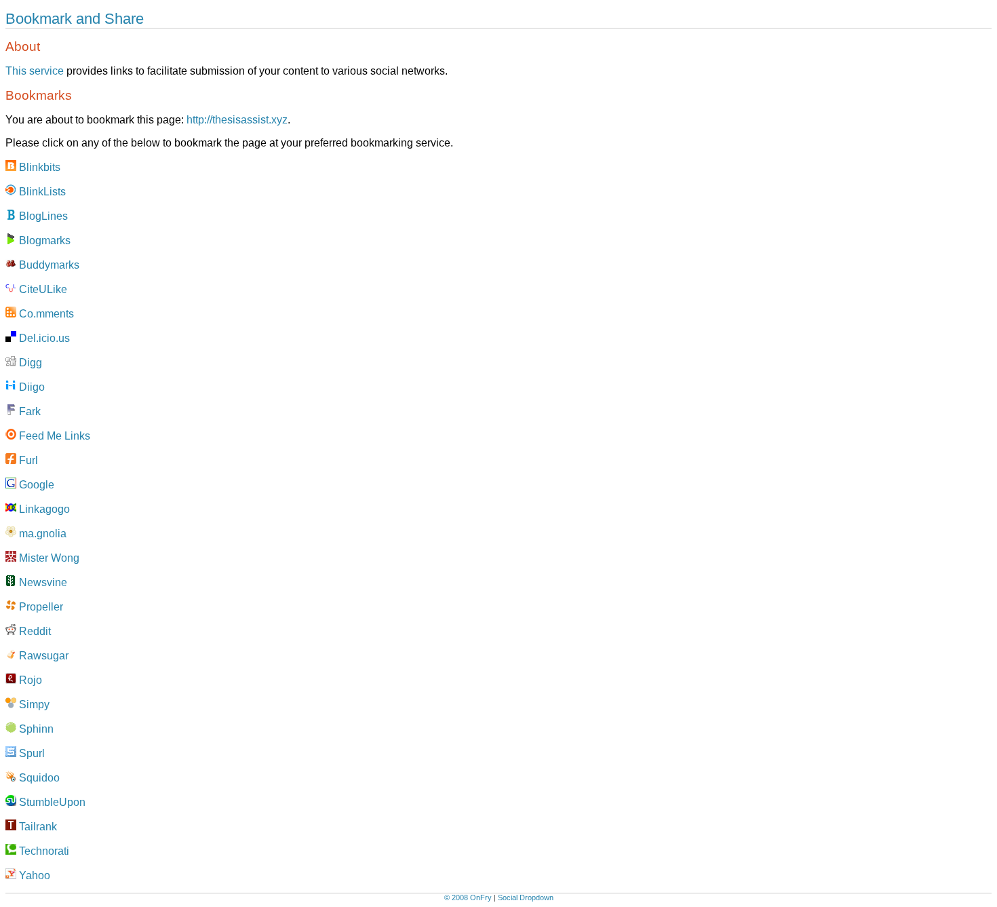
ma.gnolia (41, 533)
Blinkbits (38, 167)
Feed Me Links (53, 436)
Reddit (33, 631)
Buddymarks (47, 265)
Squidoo (38, 778)
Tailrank (36, 826)
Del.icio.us (43, 338)
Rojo (29, 680)
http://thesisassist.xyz (237, 120)
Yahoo (33, 875)
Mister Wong (47, 558)
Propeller (39, 607)
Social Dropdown (525, 897)
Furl (27, 460)
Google (35, 484)
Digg (29, 362)
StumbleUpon (50, 802)
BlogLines (42, 216)
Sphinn (35, 729)
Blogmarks (43, 240)
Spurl (30, 753)
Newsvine (41, 582)
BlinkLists (41, 191)
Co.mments (45, 314)
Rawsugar (42, 655)
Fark (28, 411)
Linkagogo (43, 509)
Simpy (33, 704)
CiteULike (41, 289)
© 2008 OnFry (468, 897)
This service (34, 71)
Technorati (42, 851)
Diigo (30, 387)
